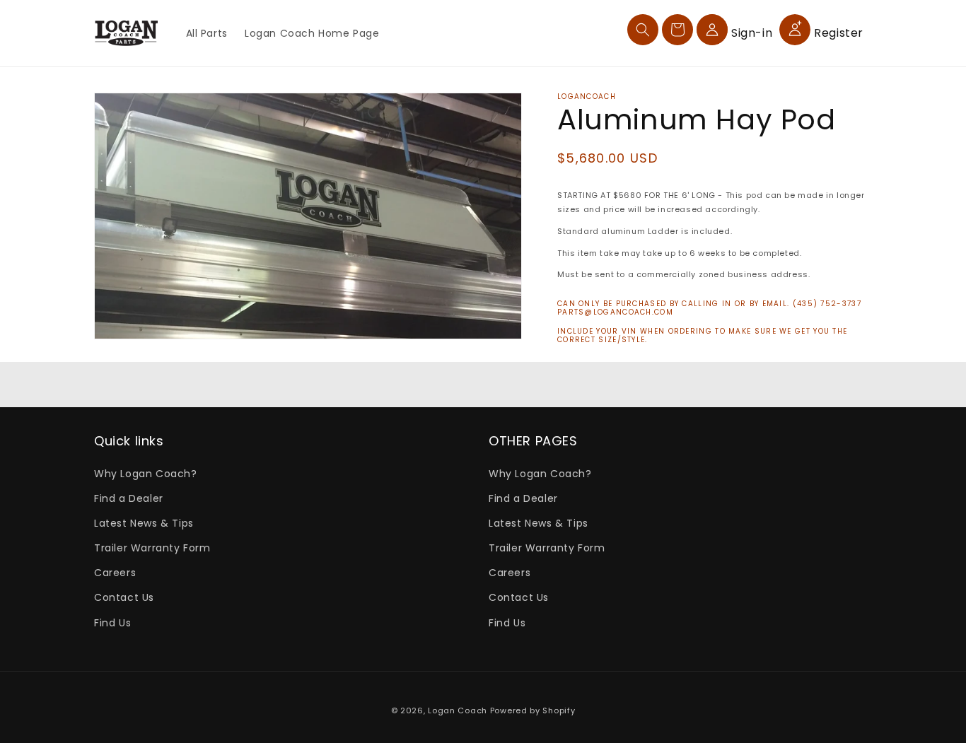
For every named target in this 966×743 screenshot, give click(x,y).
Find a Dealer (128, 498)
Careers (115, 573)
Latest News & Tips (144, 523)
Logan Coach (457, 710)
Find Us (112, 623)
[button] (642, 29)
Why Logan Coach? (145, 474)
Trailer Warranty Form (152, 548)
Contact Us (124, 597)
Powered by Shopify (533, 710)
